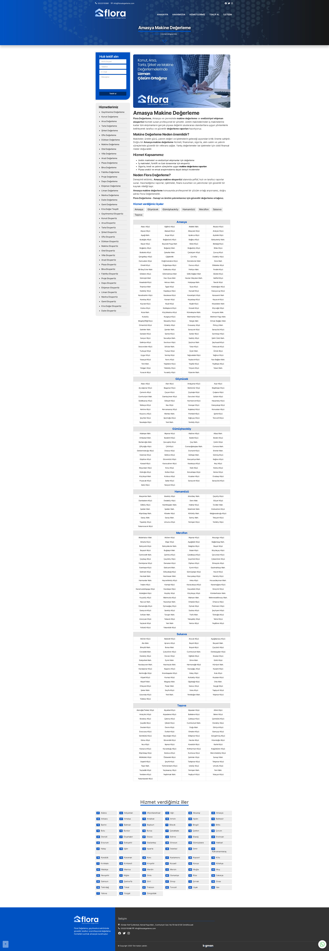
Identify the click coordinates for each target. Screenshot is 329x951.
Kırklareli (126, 863)
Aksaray (194, 813)
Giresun (171, 842)
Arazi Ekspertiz (108, 260)
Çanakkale (172, 830)
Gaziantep (149, 842)
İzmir (193, 848)
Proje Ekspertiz (108, 278)
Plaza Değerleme (109, 163)
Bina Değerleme (108, 167)
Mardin (148, 869)
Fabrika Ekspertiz (109, 273)
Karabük (102, 857)
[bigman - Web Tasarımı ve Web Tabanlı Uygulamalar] (208, 947)
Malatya (102, 869)
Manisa (125, 869)
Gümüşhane (196, 842)
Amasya (139, 209)
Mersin (171, 869)
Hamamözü (189, 209)
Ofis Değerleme (108, 135)
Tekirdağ (103, 887)
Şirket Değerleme (109, 130)
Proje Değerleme (109, 176)
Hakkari (217, 842)
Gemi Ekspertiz (108, 301)
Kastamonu (173, 857)
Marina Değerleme (110, 195)
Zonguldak (149, 893)
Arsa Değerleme (109, 121)
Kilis (216, 857)
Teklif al (214, 14)
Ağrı (170, 813)
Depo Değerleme (109, 181)
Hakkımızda (178, 14)
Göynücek (153, 209)
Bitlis (216, 825)
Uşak (193, 887)
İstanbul (171, 848)
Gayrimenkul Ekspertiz (112, 213)
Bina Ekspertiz (108, 269)
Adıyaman (126, 813)
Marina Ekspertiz (109, 297)
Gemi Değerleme (109, 204)
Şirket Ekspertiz (109, 232)
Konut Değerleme (109, 116)
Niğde (124, 875)
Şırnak (194, 881)
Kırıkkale (103, 863)
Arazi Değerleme (109, 158)
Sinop (170, 881)
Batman (125, 825)
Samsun (102, 881)
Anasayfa (162, 14)
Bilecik (170, 825)
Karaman (126, 857)
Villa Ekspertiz (108, 255)
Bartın (102, 825)
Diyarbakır (126, 837)
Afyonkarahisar (152, 813)
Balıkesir (218, 819)
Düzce (148, 837)
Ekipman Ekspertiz (110, 287)
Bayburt (148, 825)
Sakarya (217, 875)
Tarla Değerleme (109, 126)
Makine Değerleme (110, 144)
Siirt (147, 881)
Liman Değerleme (109, 190)
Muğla (194, 869)
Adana (102, 813)
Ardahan (148, 819)
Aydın (193, 819)
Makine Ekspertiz (109, 246)
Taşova (138, 214)
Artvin (171, 819)
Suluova (217, 209)
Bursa (147, 830)
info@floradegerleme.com (123, 3)
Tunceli (171, 887)
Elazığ (193, 837)
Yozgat (125, 893)
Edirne (171, 837)
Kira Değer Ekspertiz (111, 306)
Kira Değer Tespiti (109, 209)
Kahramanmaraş (219, 850)
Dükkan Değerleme (110, 139)
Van (215, 887)
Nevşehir (103, 875)
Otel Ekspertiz (108, 250)
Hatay (101, 848)
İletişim (227, 14)
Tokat (124, 887)
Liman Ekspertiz (109, 292)
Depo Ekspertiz (108, 283)
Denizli (102, 837)
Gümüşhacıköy (170, 209)
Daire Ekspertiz (108, 310)
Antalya (125, 819)
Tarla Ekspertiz (108, 227)
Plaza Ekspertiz (108, 264)
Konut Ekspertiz (109, 218)
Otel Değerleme (108, 149)
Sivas (216, 881)
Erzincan (218, 837)
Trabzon (148, 887)
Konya (194, 863)
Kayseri (194, 857)
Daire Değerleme (109, 200)
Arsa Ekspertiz (108, 223)
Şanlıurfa (126, 881)
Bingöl (194, 825)
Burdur (125, 830)
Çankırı (194, 830)
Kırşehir (148, 863)
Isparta (148, 848)
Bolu (101, 830)
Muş (216, 869)
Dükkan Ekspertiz (109, 241)
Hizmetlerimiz (197, 14)
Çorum (217, 830)
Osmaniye (172, 875)
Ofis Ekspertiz (108, 236)
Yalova (102, 893)
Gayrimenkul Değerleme (112, 112)
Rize (193, 875)
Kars (147, 857)
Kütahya (217, 863)
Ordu (147, 875)
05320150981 (103, 3)
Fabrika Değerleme (110, 172)
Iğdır (124, 848)
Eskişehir (126, 842)
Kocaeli (171, 863)
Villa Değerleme (108, 153)
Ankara (102, 819)
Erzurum (103, 842)
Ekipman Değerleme (111, 186)
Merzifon (204, 209)
